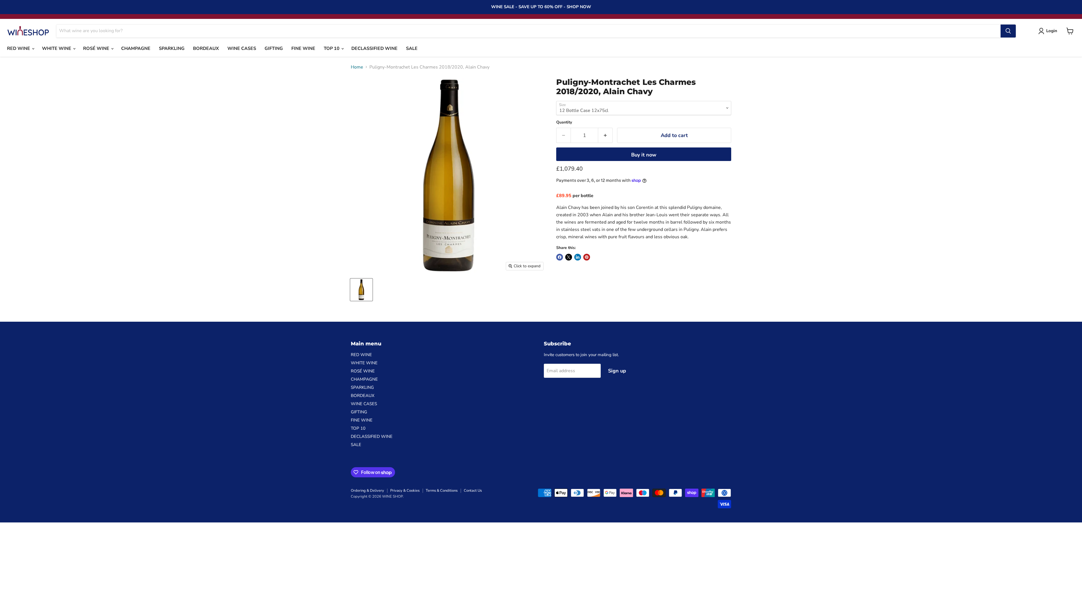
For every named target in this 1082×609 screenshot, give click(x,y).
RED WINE (19, 48)
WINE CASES (241, 48)
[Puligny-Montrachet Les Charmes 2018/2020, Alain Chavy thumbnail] (361, 290)
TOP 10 (332, 48)
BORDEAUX (206, 48)
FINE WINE (303, 48)
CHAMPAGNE (135, 48)
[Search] (1008, 31)
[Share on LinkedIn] (577, 257)
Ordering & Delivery (367, 490)
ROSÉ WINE (96, 48)
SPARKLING (172, 48)
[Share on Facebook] (559, 257)
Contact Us (473, 490)
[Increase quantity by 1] (605, 135)
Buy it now (643, 154)
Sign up (617, 370)
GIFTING (274, 48)
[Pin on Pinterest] (586, 257)
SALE (412, 48)
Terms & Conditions (442, 490)
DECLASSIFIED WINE (374, 48)
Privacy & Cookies (405, 490)
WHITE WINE (57, 48)
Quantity (564, 122)
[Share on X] (568, 257)
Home (357, 67)
